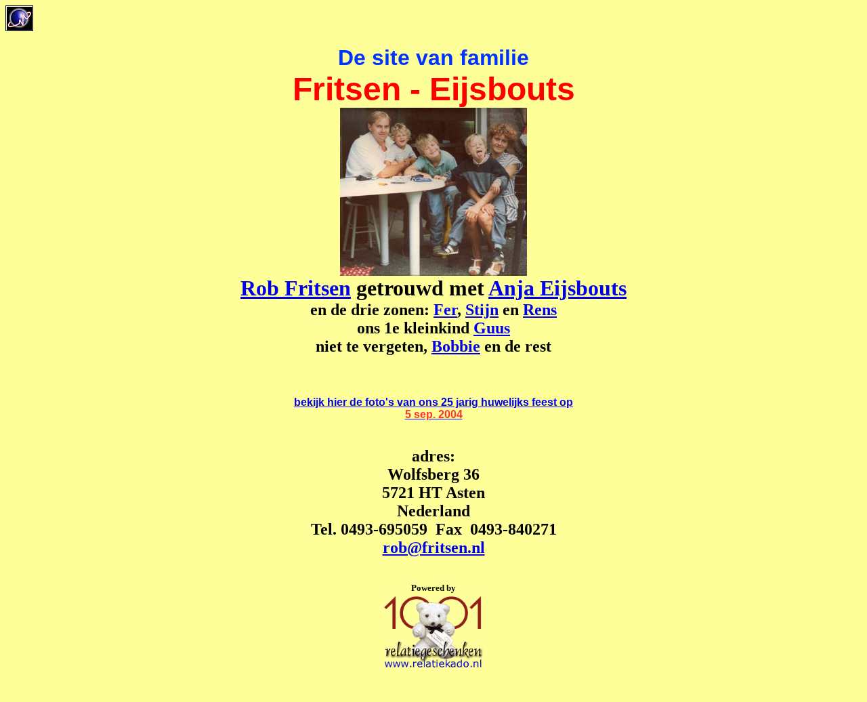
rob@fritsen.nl (434, 547)
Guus (491, 328)
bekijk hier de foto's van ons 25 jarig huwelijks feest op (433, 402)
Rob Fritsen (295, 288)
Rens (540, 309)
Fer (445, 309)
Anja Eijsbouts (557, 288)
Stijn (482, 309)
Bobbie (455, 346)
